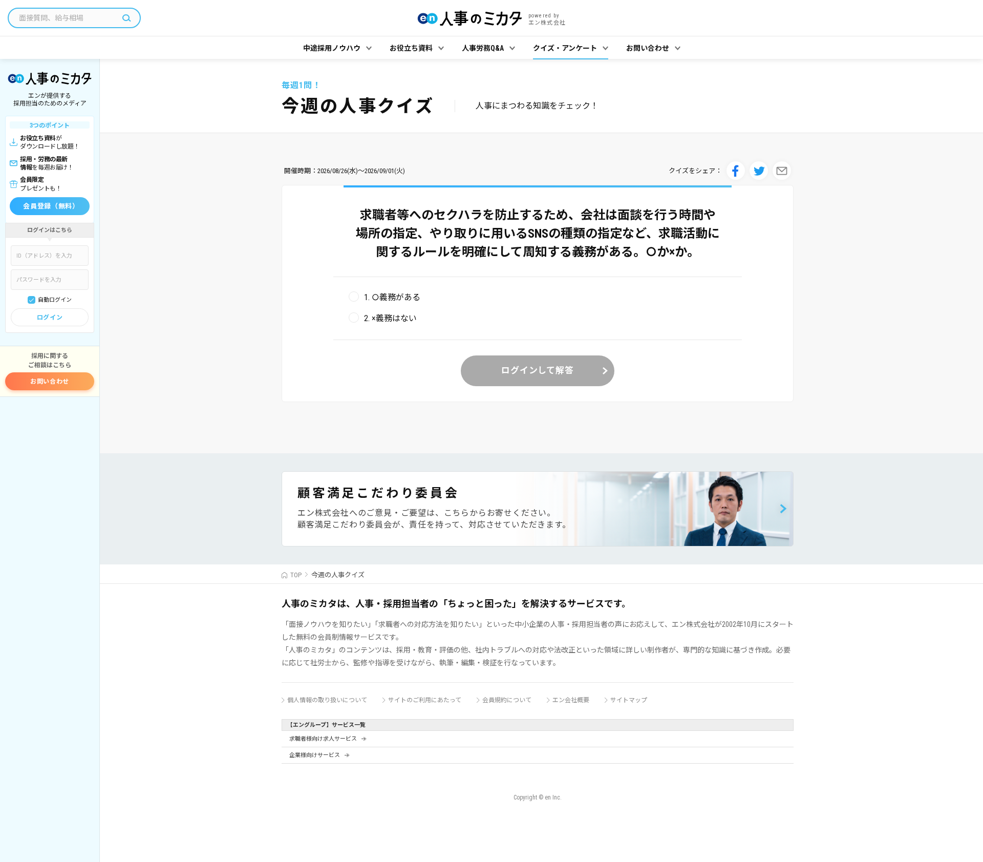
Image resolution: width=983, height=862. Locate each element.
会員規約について (506, 700)
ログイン (49, 317)
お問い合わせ (49, 381)
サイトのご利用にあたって (424, 700)
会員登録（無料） (51, 206)
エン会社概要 (570, 700)
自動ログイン (55, 300)
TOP (296, 575)
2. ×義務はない (390, 318)
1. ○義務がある (392, 297)
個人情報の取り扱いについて (327, 700)
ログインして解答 (537, 370)
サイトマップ (628, 700)
